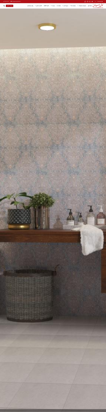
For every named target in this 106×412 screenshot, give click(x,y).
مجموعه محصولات (82, 5)
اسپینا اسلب (65, 5)
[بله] (85, 1)
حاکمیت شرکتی (39, 5)
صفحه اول (90, 5)
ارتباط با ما (59, 5)
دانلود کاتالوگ (46, 5)
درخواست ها (73, 5)
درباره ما (53, 5)
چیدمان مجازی (9, 5)
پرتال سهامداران (30, 5)
